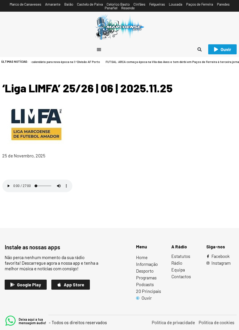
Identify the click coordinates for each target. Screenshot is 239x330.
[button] (200, 49)
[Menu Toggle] (99, 49)
